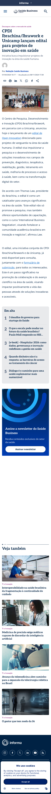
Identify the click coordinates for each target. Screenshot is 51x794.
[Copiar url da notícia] (4, 80)
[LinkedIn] (27, 752)
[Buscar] (45, 11)
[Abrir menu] (5, 11)
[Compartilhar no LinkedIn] (15, 80)
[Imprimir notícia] (10, 80)
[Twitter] (20, 752)
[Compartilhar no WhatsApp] (26, 80)
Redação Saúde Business (17, 71)
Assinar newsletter (25, 449)
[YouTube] (35, 752)
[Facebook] (12, 752)
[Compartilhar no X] (21, 80)
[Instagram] (4, 752)
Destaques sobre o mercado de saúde (16, 26)
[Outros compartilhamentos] (37, 80)
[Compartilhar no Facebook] (32, 80)
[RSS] (43, 752)
